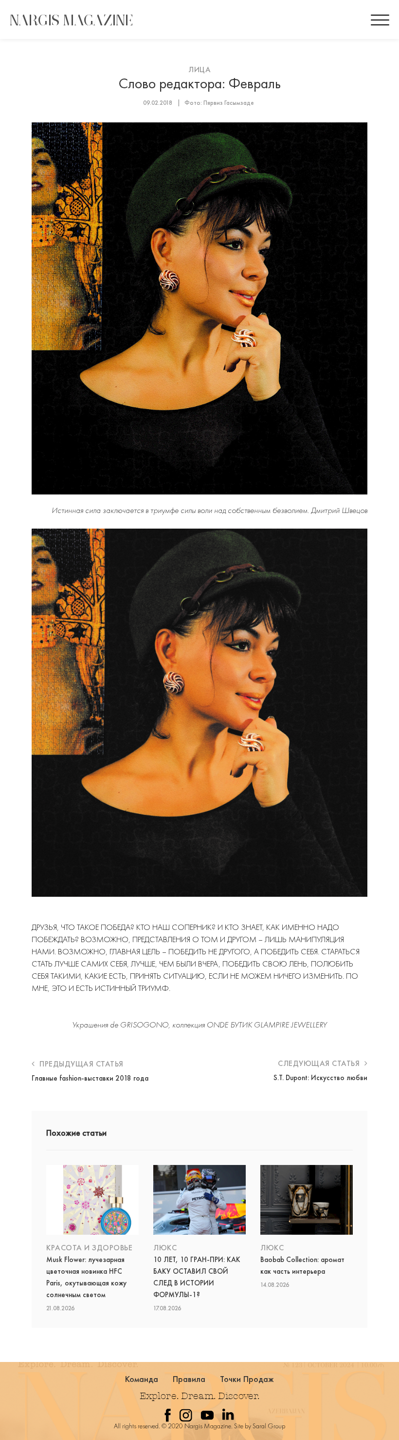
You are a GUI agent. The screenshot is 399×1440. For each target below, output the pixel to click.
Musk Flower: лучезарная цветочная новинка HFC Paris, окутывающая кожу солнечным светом (86, 1277)
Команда (142, 1378)
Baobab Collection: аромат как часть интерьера (302, 1265)
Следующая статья (320, 1063)
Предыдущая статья (80, 1064)
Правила (189, 1378)
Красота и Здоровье (89, 1248)
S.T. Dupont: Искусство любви (320, 1078)
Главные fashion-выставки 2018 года (90, 1078)
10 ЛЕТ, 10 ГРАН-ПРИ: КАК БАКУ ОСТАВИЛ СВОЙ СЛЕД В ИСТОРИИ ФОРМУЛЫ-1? (196, 1277)
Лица (199, 69)
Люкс (165, 1248)
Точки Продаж (247, 1378)
